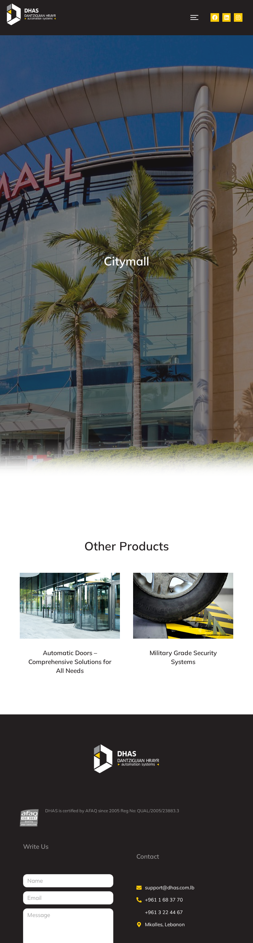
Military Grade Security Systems (183, 657)
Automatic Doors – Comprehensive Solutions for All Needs (69, 661)
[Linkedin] (226, 17)
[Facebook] (215, 17)
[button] (194, 17)
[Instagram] (238, 17)
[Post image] (70, 606)
